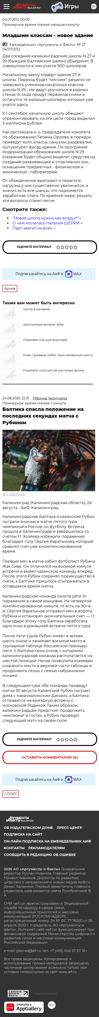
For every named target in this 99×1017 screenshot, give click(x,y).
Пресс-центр (69, 828)
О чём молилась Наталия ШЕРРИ (45, 223)
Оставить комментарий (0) (50, 757)
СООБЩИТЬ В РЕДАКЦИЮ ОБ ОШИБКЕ (40, 855)
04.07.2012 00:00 (16, 19)
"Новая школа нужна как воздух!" (45, 218)
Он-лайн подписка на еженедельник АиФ (47, 841)
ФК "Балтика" (14, 494)
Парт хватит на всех (32, 228)
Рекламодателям (46, 848)
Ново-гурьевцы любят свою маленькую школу (58, 355)
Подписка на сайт (23, 834)
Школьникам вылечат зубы (43, 324)
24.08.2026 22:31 (15, 398)
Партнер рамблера (45, 993)
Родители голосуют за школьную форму (53, 370)
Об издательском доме (28, 828)
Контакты (14, 848)
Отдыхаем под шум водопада (45, 340)
